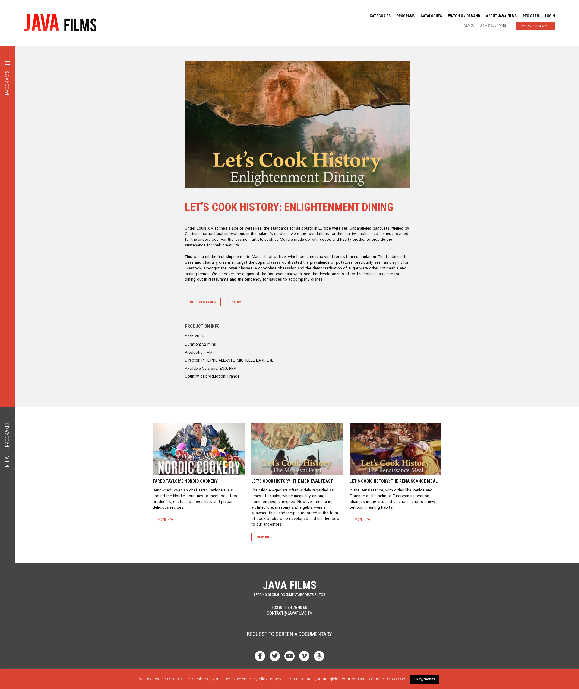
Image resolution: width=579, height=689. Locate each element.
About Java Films (501, 16)
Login (550, 16)
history (235, 302)
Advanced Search (535, 26)
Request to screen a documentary (289, 634)
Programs (406, 16)
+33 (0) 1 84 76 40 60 (289, 607)
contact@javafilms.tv (289, 613)
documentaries (203, 302)
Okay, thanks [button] (424, 679)
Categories (380, 16)
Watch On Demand (464, 16)
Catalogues (431, 16)
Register (531, 16)
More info (165, 520)
